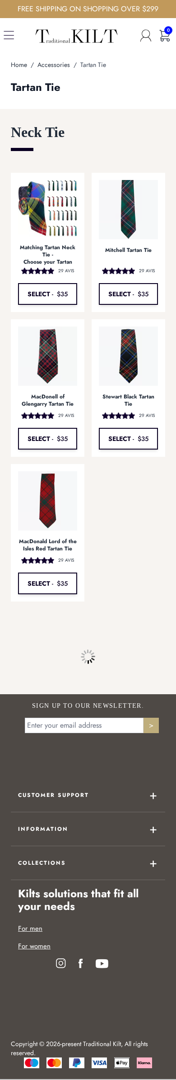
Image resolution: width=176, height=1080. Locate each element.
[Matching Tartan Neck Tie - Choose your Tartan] (47, 208)
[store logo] (76, 35)
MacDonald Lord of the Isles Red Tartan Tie (48, 545)
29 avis (66, 270)
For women (34, 946)
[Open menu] (9, 37)
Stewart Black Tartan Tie (128, 400)
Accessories (53, 64)
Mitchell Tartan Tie (128, 250)
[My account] (146, 36)
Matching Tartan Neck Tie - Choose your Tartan (47, 254)
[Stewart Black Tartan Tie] (128, 356)
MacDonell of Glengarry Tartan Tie (48, 400)
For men (30, 928)
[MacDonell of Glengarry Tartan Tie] (47, 356)
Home (19, 64)
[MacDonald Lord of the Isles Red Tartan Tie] (47, 501)
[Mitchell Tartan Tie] (128, 209)
